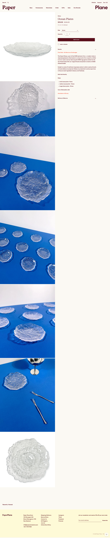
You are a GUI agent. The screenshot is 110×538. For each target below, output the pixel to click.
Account (99, 2)
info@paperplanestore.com (30, 524)
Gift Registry (44, 521)
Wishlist (94, 2)
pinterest (61, 521)
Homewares (39, 7)
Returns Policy (44, 517)
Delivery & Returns (63, 98)
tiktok (60, 517)
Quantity (60, 34)
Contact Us (44, 519)
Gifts (63, 7)
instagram (61, 515)
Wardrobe (49, 7)
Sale (69, 7)
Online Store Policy (46, 524)
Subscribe (105, 520)
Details (60, 49)
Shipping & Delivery (46, 515)
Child (56, 7)
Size (59, 30)
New (31, 7)
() (105, 2)
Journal (43, 523)
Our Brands (77, 7)
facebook (61, 519)
